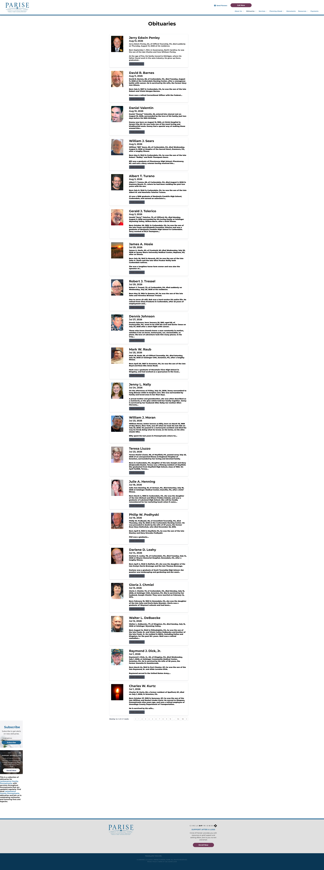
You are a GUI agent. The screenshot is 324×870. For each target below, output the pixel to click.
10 (170, 719)
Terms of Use (162, 861)
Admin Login (172, 861)
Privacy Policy (152, 861)
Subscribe (11, 742)
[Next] (186, 719)
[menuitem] (239, 11)
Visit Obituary (136, 64)
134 (178, 719)
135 (183, 719)
